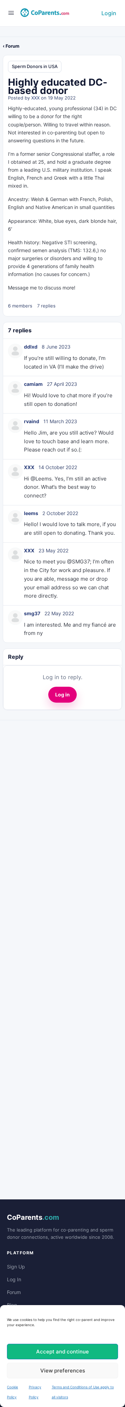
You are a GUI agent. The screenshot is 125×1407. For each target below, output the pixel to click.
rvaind (31, 421)
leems (31, 513)
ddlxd (31, 347)
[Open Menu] (11, 12)
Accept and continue (62, 1351)
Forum (14, 1292)
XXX (35, 98)
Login (108, 13)
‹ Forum (11, 46)
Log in (62, 694)
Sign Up (16, 1267)
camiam (33, 384)
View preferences (62, 1370)
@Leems (41, 478)
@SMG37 (78, 561)
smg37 (32, 613)
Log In (14, 1279)
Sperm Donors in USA (35, 66)
